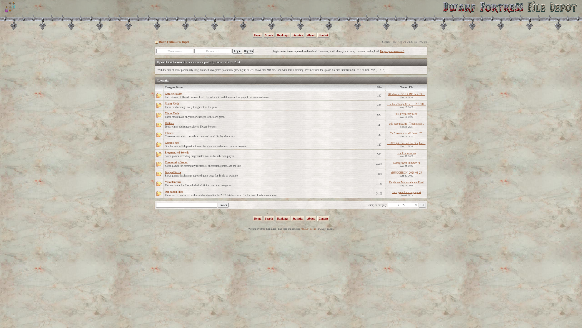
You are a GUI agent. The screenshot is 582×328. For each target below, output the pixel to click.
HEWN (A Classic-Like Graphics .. (406, 143)
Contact (323, 35)
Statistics (298, 35)
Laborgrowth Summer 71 (406, 162)
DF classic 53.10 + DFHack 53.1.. (406, 94)
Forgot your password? (392, 51)
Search (269, 35)
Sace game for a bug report (406, 192)
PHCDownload (308, 228)
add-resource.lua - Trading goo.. (406, 123)
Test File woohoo (406, 153)
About (311, 35)
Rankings (282, 35)
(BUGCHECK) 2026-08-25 (406, 172)
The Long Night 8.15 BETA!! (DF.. (406, 104)
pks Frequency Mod (406, 113)
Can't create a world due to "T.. (406, 133)
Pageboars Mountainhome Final (406, 182)
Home (257, 35)
